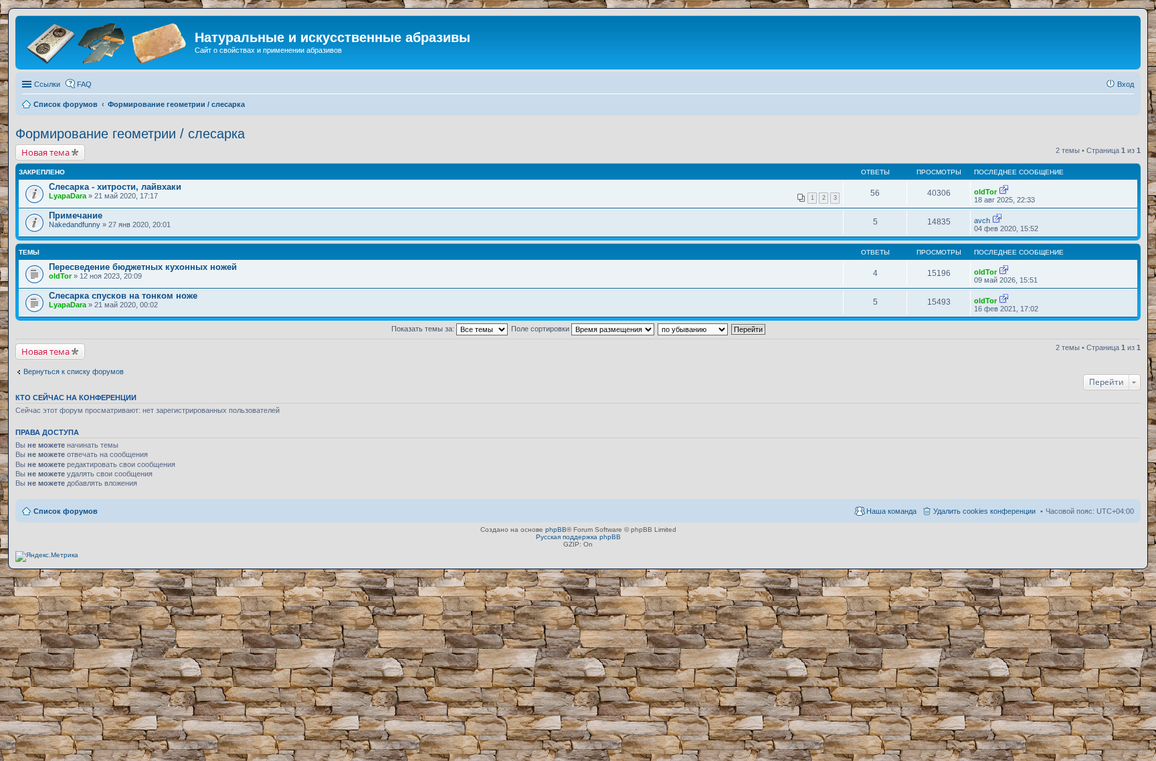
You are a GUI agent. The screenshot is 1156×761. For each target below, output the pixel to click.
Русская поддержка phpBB (578, 537)
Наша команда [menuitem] (891, 511)
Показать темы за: (423, 329)
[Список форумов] (107, 42)
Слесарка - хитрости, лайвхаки (115, 187)
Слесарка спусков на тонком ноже (123, 296)
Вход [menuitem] (1125, 84)
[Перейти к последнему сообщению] (1004, 192)
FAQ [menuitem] (84, 84)
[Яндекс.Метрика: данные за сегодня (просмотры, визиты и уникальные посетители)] (46, 556)
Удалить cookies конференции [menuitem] (984, 511)
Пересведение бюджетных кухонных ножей (143, 267)
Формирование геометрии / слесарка (130, 133)
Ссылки (47, 84)
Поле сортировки (541, 329)
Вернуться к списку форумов (73, 371)
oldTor (985, 192)
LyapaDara (67, 196)
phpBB (556, 529)
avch (982, 220)
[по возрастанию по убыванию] (693, 329)
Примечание (75, 215)
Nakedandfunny (74, 224)
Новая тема (45, 152)
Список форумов (65, 511)
